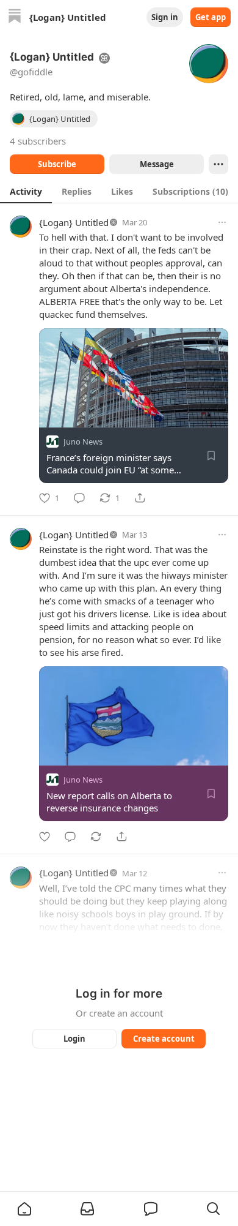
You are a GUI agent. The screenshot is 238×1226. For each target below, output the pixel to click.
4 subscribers (38, 141)
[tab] (26, 191)
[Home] (14, 17)
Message (157, 164)
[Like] (44, 836)
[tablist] (119, 191)
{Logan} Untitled (74, 222)
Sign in (164, 17)
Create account (164, 1038)
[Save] (211, 455)
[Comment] (79, 498)
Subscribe (57, 164)
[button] (24, 1209)
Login (74, 1038)
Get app (210, 17)
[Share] (139, 498)
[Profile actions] (218, 164)
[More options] (222, 222)
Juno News (83, 441)
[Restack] (95, 836)
